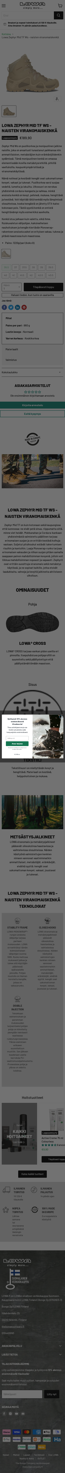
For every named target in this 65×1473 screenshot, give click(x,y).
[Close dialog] (61, 716)
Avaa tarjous (17, 743)
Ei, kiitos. (17, 754)
